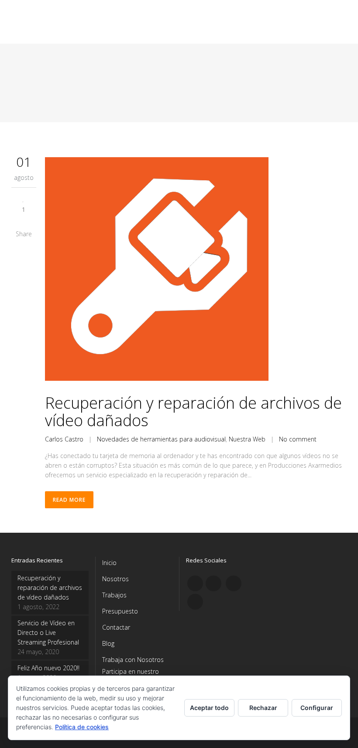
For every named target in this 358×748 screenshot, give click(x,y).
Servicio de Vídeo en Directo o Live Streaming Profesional (48, 632)
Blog (108, 643)
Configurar (316, 707)
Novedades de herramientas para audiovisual (161, 439)
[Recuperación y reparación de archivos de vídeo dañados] (196, 270)
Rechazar (263, 707)
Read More (69, 499)
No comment (298, 439)
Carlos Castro (64, 439)
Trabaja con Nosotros (133, 659)
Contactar (116, 627)
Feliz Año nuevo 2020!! (48, 668)
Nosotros (115, 579)
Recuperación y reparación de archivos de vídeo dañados (193, 411)
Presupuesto (120, 611)
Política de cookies (82, 727)
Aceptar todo (209, 707)
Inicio (109, 562)
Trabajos (114, 595)
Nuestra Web (247, 439)
